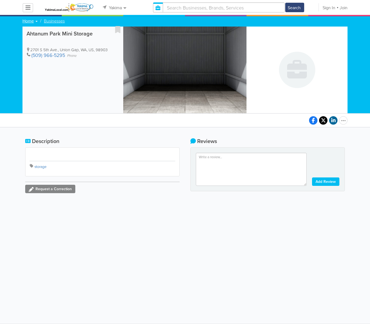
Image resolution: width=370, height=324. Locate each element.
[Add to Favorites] (118, 29)
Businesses (54, 21)
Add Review (326, 181)
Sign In (329, 8)
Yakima (115, 8)
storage (40, 166)
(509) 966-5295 (48, 55)
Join (344, 8)
